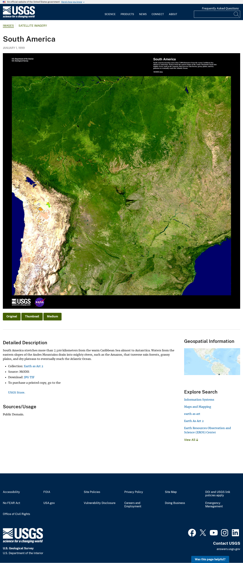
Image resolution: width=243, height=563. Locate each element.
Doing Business (175, 503)
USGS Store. (16, 392)
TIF (32, 377)
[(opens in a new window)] (192, 532)
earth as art (192, 414)
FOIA (46, 492)
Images (8, 25)
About (173, 14)
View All (190, 440)
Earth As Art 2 (194, 421)
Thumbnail (32, 316)
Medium (52, 316)
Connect (158, 14)
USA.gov (49, 503)
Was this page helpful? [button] (210, 559)
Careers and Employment (132, 504)
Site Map (171, 492)
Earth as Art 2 (33, 366)
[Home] (19, 17)
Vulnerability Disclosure (99, 503)
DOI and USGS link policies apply (217, 493)
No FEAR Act (11, 503)
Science (110, 14)
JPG (26, 377)
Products (127, 14)
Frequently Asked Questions (220, 8)
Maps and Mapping (197, 406)
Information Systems (199, 399)
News (143, 14)
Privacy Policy (133, 492)
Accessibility (11, 492)
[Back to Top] (230, 550)
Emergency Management (214, 504)
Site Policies (92, 492)
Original (11, 316)
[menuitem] (110, 12)
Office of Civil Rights (16, 514)
